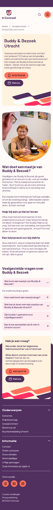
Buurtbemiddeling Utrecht (15, 431)
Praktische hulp (10, 419)
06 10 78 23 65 (18, 75)
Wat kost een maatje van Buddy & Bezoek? (22, 282)
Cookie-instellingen (11, 494)
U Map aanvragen (10, 462)
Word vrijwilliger (9, 458)
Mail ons (16, 83)
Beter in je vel (9, 427)
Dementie (7, 415)
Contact (6, 446)
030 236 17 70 (19, 371)
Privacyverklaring (9, 497)
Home (5, 26)
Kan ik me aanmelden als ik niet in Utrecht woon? (21, 326)
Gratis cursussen (10, 450)
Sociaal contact (19, 26)
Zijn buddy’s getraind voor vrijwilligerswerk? (18, 316)
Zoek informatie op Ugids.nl (16, 466)
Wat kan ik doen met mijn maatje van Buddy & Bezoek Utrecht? (23, 306)
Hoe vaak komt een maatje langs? (22, 297)
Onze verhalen (9, 454)
